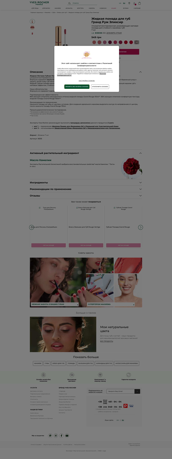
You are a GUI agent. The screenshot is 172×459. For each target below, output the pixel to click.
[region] (86, 69)
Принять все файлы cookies (76, 86)
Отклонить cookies (100, 86)
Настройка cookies (87, 80)
